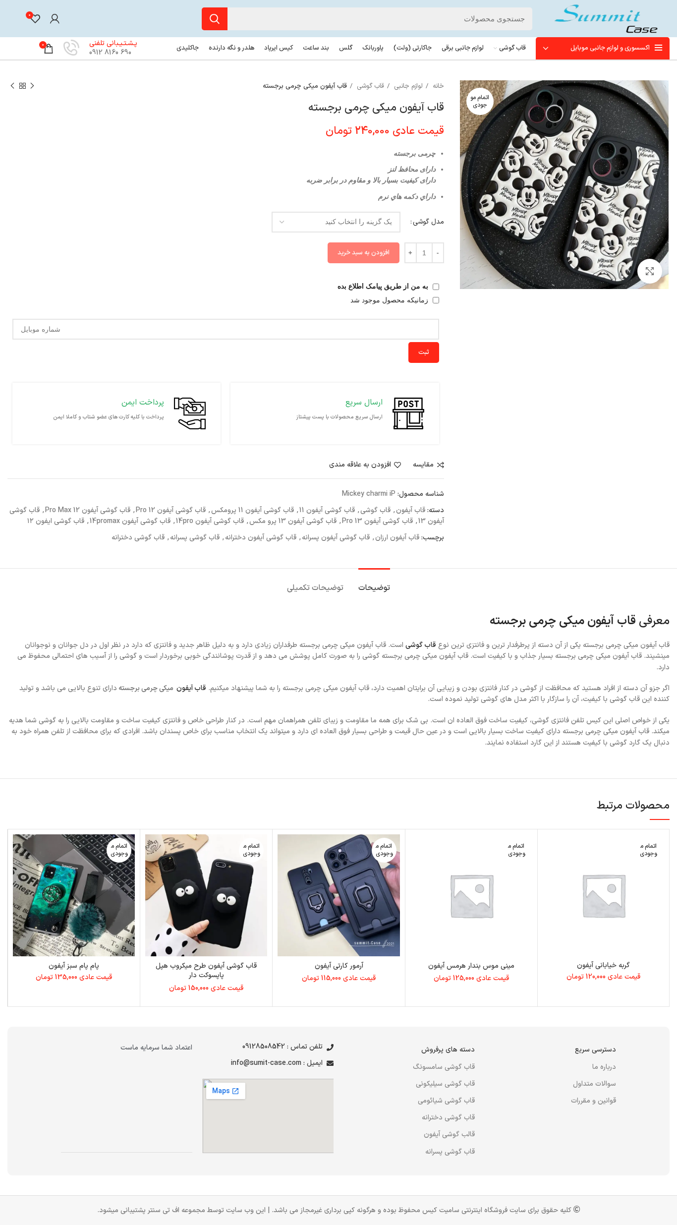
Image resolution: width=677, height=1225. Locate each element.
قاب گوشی (369, 86)
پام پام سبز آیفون (74, 966)
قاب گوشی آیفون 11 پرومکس (252, 510)
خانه (437, 86)
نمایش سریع (550, 895)
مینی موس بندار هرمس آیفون (471, 966)
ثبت (423, 352)
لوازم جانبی (407, 86)
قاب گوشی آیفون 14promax (130, 521)
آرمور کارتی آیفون (339, 966)
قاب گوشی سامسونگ (444, 1067)
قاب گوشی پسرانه (195, 537)
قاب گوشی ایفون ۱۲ (55, 521)
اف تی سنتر (163, 1210)
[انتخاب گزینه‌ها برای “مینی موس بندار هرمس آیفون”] (417, 873)
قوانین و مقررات (593, 1101)
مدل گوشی (428, 222)
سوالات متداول (594, 1084)
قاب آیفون (410, 510)
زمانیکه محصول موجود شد (390, 300)
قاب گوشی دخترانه (138, 537)
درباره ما (604, 1067)
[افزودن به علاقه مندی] (550, 850)
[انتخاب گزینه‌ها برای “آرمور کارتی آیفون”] (285, 873)
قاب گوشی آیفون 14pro (210, 521)
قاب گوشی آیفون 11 (327, 510)
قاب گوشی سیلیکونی (445, 1084)
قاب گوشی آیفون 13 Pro (377, 521)
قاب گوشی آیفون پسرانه (336, 537)
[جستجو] (214, 18)
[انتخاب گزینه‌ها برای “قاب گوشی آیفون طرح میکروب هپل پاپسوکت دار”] (152, 873)
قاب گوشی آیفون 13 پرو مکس (293, 521)
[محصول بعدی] (12, 86)
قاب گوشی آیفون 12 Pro (171, 510)
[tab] (374, 583)
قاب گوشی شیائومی (446, 1101)
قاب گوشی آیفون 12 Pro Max (87, 510)
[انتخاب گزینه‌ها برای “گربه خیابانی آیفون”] (550, 873)
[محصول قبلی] (32, 86)
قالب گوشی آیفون (449, 1134)
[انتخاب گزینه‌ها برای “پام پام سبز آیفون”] (20, 873)
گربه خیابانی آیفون (603, 965)
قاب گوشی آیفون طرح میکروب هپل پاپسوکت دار (206, 971)
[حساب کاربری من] (54, 19)
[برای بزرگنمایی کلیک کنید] (649, 271)
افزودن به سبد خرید (364, 253)
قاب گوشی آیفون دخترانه (260, 537)
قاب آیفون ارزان (397, 537)
